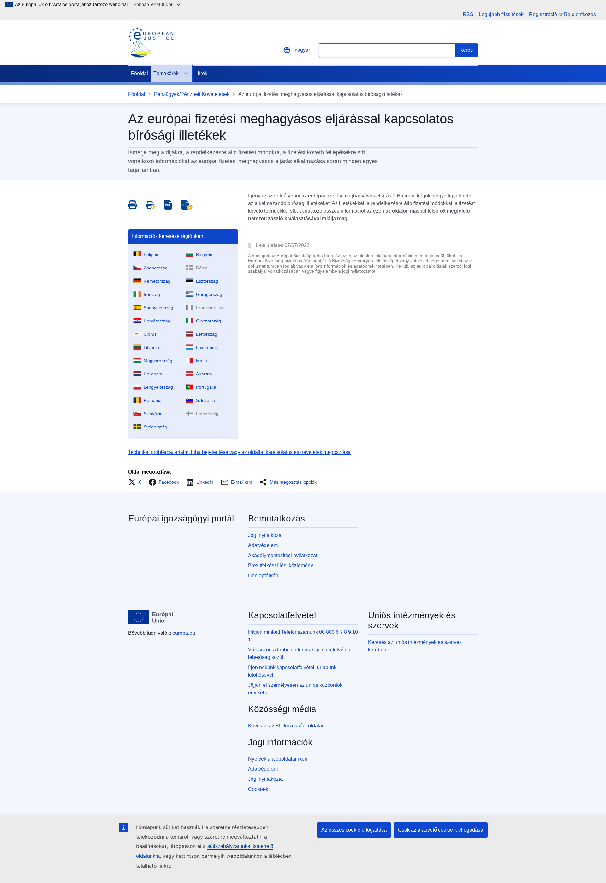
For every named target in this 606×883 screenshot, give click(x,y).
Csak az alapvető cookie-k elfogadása (440, 830)
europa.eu (183, 633)
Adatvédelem (263, 545)
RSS (468, 14)
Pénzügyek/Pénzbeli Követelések (191, 94)
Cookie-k (258, 789)
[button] (136, 482)
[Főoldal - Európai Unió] (150, 617)
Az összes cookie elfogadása (354, 830)
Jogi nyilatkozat (265, 535)
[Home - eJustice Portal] (151, 42)
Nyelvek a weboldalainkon (277, 759)
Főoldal (139, 73)
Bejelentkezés (580, 14)
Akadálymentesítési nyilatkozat (282, 555)
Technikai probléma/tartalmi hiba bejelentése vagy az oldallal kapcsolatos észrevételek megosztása (239, 452)
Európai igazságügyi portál (181, 518)
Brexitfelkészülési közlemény (280, 565)
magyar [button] (301, 50)
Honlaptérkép (263, 575)
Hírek (201, 73)
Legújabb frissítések (501, 14)
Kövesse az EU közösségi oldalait (286, 725)
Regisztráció (543, 14)
